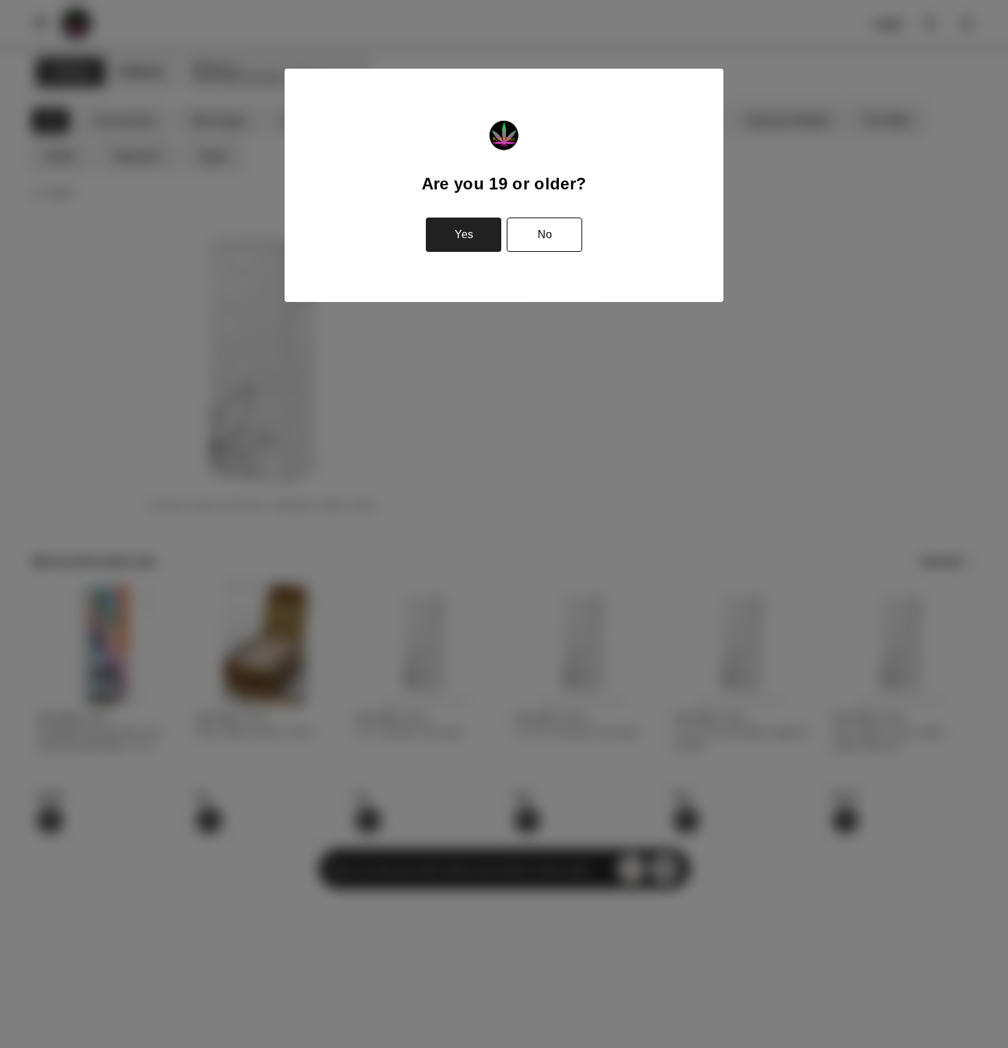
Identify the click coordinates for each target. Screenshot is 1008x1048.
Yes (464, 234)
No (545, 234)
